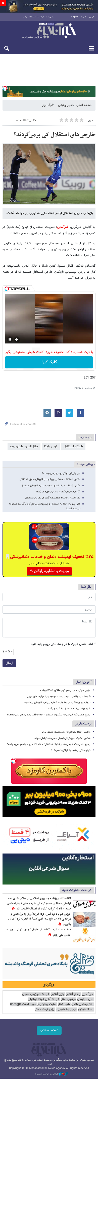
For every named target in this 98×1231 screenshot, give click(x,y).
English (74, 16)
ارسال (9, 663)
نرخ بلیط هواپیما (66, 1009)
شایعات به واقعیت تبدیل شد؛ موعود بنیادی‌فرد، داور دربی (58, 697)
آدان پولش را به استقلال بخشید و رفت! (69, 709)
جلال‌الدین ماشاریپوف (24, 446)
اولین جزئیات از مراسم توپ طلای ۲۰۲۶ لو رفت (65, 690)
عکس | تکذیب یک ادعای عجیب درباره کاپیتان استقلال (50, 486)
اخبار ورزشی (65, 105)
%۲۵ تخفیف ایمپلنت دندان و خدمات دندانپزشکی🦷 (49, 557)
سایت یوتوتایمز (46, 1004)
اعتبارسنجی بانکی (82, 1004)
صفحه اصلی (83, 105)
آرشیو (25, 16)
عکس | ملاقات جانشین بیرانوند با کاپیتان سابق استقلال (50, 479)
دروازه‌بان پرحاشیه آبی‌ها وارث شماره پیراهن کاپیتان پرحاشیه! (57, 703)
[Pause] (10, 339)
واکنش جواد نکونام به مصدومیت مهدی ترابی (65, 732)
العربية (83, 16)
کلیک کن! (49, 362)
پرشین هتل (68, 999)
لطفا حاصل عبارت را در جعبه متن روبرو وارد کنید (63, 644)
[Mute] (17, 339)
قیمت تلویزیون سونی (35, 994)
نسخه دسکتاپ (49, 1030)
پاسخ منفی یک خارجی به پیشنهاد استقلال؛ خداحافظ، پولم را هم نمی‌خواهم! (48, 715)
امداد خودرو (85, 1009)
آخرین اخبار (83, 682)
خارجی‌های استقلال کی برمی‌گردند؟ (54, 135)
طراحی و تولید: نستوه (47, 1074)
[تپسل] (5, 88)
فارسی (91, 16)
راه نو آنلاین (73, 994)
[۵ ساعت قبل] (84, 934)
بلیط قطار (64, 1004)
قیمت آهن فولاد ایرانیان (43, 999)
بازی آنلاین (57, 994)
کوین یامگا (50, 446)
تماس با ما (50, 16)
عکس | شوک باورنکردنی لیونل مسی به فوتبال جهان (62, 738)
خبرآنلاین (49, 31)
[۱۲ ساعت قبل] (84, 919)
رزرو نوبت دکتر (44, 1009)
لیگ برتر (47, 105)
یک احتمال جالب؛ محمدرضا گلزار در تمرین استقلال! (52, 498)
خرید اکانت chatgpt (23, 1004)
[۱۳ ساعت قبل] (84, 903)
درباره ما (41, 16)
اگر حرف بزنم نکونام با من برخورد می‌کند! (58, 492)
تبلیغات (32, 16)
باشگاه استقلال (73, 446)
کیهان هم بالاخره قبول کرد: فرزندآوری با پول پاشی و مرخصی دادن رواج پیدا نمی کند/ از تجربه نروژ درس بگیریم (39, 919)
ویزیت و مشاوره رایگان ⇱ (49, 571)
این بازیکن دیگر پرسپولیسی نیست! (61, 473)
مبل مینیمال (85, 999)
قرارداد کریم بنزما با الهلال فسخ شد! (70, 750)
